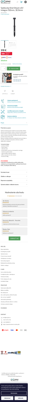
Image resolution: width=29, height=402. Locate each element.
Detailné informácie (5, 86)
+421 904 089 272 (17, 81)
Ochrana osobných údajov (7, 304)
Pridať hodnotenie (5, 14)
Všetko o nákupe (5, 265)
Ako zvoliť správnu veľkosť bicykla (9, 295)
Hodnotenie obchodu (14, 192)
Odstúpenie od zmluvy (6, 258)
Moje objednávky (5, 249)
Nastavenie (14, 393)
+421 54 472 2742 (7, 320)
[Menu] (25, 2)
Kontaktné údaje (4, 281)
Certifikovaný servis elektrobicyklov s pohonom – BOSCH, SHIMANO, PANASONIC (13, 374)
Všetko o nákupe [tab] (6, 176)
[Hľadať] (17, 2)
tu (18, 389)
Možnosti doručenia (17, 64)
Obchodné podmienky (6, 299)
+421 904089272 (6, 322)
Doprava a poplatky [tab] (6, 180)
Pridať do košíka (14, 68)
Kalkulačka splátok (7, 53)
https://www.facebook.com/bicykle (11, 324)
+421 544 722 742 (17, 79)
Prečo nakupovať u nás (6, 279)
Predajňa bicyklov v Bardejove (8, 274)
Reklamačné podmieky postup (8, 263)
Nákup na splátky (5, 290)
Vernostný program (5, 261)
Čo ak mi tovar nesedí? (6, 256)
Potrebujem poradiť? (5, 251)
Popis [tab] (2, 122)
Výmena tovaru (4, 254)
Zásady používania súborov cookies (9, 302)
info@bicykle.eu (7, 317)
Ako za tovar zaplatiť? (6, 297)
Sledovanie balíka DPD (6, 288)
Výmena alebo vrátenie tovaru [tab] (10, 184)
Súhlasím (20, 398)
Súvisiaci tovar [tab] (5, 172)
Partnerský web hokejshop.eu (15, 376)
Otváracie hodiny (5, 277)
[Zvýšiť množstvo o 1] (6, 68)
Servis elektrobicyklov (6, 272)
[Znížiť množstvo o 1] (6, 69)
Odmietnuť (7, 398)
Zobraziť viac (14, 238)
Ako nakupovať (4, 292)
